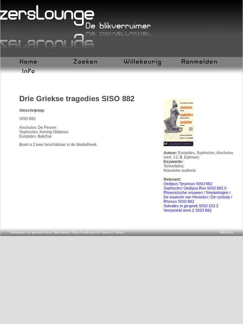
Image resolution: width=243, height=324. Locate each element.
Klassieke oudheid (180, 170)
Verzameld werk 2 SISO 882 (188, 210)
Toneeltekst (173, 166)
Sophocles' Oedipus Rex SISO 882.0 (195, 188)
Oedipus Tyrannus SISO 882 (188, 184)
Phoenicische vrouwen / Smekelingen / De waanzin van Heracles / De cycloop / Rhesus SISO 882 (198, 197)
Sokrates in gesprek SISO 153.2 (191, 206)
